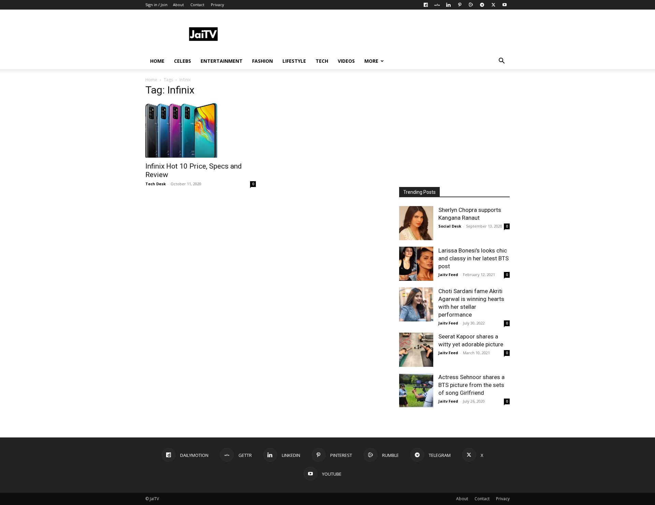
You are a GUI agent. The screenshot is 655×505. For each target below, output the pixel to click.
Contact (197, 4)
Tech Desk (155, 183)
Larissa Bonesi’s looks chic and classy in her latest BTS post (473, 258)
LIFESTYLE (294, 61)
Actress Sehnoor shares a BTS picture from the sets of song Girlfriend (471, 385)
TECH (322, 61)
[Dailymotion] (426, 5)
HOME (157, 61)
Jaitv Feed (448, 274)
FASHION (262, 61)
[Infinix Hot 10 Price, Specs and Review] (200, 130)
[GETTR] (437, 5)
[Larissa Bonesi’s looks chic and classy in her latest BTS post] (416, 264)
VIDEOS (346, 61)
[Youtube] (504, 5)
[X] (493, 5)
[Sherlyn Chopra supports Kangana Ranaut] (416, 223)
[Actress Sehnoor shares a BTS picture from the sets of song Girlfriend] (416, 390)
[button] (501, 61)
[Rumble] (471, 5)
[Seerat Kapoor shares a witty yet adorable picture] (416, 350)
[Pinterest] (459, 5)
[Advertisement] (385, 34)
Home (151, 80)
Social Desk (449, 226)
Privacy (217, 4)
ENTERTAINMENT (222, 61)
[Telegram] (482, 5)
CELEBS (182, 61)
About (178, 4)
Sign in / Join (156, 4)
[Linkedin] (448, 5)
